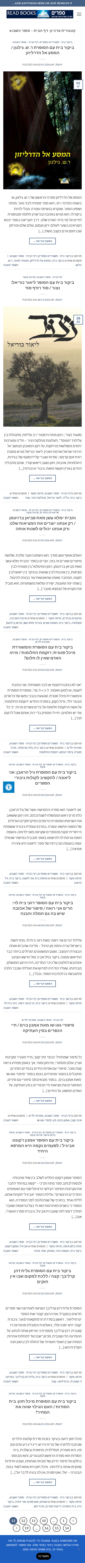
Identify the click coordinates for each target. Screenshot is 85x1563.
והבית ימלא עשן (33, 623)
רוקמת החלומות (48, 752)
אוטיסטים (32, 1501)
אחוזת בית (41, 878)
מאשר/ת (43, 1556)
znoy (59, 64)
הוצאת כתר (62, 1250)
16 (46, 1528)
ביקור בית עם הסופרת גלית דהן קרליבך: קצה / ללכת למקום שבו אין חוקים (42, 1276)
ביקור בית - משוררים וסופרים (56, 42)
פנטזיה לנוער (21, 260)
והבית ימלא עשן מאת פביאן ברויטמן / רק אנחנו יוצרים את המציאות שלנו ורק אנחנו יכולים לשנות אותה (42, 523)
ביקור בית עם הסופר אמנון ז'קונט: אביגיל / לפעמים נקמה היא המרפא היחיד (42, 1145)
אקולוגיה (77, 623)
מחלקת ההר (38, 497)
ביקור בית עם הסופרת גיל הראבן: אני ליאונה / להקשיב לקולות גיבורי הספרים (42, 777)
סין (54, 1120)
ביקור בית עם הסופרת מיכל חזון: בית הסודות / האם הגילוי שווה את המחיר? (42, 1407)
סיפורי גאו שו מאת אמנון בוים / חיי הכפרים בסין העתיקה (42, 1027)
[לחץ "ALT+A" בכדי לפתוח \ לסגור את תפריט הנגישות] (8, 787)
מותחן (50, 1250)
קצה (53, 1381)
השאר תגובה (10, 265)
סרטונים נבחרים (49, 512)
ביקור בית (58, 260)
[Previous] (73, 1521)
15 (57, 1528)
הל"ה (66, 497)
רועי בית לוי (10, 1003)
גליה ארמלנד (25, 747)
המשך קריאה (42, 241)
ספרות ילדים (42, 641)
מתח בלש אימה (72, 1246)
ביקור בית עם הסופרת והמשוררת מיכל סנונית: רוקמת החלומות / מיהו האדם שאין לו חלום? (42, 652)
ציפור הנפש (66, 752)
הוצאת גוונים (50, 623)
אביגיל (23, 1246)
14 (67, 1528)
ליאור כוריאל (54, 497)
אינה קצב (76, 1120)
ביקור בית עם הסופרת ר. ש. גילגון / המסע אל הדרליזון (42, 50)
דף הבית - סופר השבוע (25, 42)
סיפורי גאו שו (44, 1120)
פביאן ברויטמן (14, 623)
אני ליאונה (28, 878)
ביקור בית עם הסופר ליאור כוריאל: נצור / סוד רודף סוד (42, 285)
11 (34, 1521)
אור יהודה (20, 1501)
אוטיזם (43, 1501)
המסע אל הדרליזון (40, 260)
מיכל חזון (39, 1506)
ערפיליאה (63, 1381)
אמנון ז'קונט (12, 1246)
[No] (79, 1550)
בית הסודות (69, 1506)
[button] (79, 14)
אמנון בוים (64, 1120)
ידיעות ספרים (53, 1506)
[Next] (16, 1528)
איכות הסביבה (18, 618)
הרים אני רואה (26, 1003)
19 (27, 1528)
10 (44, 1521)
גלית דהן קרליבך (25, 1376)
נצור (27, 497)
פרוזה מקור (29, 277)
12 (23, 1521)
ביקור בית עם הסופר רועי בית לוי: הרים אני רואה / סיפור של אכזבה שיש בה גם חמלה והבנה (42, 908)
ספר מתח (40, 1250)
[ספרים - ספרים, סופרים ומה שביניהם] (40, 14)
